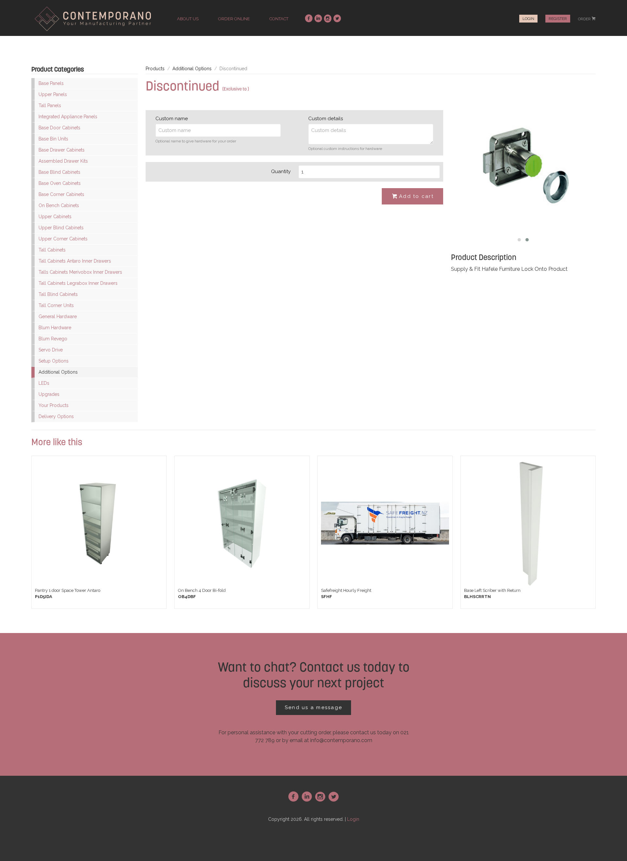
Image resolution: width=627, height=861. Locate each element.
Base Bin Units (53, 138)
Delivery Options (56, 416)
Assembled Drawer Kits (63, 161)
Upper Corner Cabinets (63, 238)
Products (155, 68)
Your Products (54, 405)
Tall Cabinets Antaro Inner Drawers (75, 261)
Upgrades (49, 394)
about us (188, 18)
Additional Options (58, 372)
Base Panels (51, 83)
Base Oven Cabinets (60, 183)
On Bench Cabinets (59, 205)
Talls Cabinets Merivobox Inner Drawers (80, 272)
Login (528, 18)
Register (558, 18)
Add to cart (413, 196)
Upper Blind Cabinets (61, 227)
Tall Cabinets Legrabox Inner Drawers (78, 283)
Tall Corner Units (56, 305)
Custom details (325, 119)
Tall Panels (50, 105)
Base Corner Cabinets (61, 194)
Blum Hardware (55, 327)
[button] (519, 239)
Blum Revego (53, 338)
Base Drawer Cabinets (62, 150)
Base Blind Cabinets (59, 172)
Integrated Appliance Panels (68, 116)
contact (278, 18)
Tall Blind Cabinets (58, 294)
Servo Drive (51, 349)
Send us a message (313, 707)
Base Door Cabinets (59, 127)
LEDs (44, 383)
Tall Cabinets (52, 249)
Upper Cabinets (55, 216)
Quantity (280, 171)
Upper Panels (53, 94)
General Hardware (58, 316)
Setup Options (54, 361)
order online (234, 18)
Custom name (171, 119)
